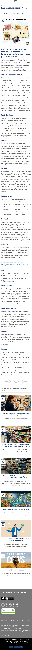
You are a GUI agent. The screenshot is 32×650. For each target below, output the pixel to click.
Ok (11, 647)
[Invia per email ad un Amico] (17, 381)
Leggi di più (18, 647)
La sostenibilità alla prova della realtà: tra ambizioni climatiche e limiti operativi (16, 539)
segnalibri (3, 390)
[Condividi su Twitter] (14, 381)
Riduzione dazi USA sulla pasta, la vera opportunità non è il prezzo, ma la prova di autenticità (16, 476)
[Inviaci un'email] (10, 605)
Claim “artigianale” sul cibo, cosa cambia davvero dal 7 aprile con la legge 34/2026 (16, 414)
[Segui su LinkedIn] (13, 605)
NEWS (2, 5)
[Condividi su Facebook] (10, 381)
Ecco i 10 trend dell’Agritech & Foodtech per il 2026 (16, 509)
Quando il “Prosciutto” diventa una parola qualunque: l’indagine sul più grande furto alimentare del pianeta (16, 445)
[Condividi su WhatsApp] (7, 381)
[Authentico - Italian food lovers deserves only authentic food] (16, 1)
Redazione (21, 13)
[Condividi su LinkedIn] (25, 381)
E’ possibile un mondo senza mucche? (16, 570)
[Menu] (29, 2)
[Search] (26, 2)
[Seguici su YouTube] (17, 605)
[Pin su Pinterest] (21, 381)
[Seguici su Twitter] (6, 605)
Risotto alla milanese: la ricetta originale (14, 265)
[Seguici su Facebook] (3, 605)
